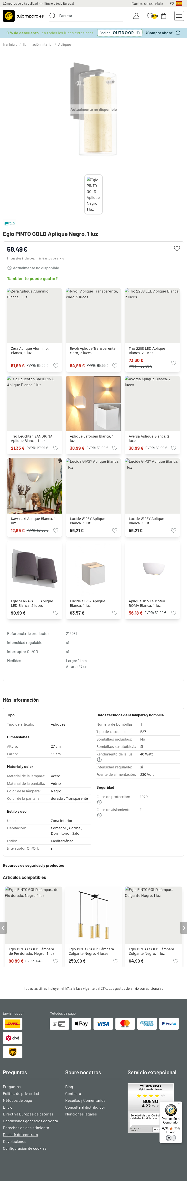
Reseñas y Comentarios (85, 1100)
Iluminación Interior (38, 44)
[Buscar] (52, 16)
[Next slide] (103, 194)
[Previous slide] (84, 194)
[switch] (171, 1138)
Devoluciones (14, 1141)
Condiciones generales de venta (30, 1120)
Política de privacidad (21, 1093)
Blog (69, 1086)
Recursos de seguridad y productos (33, 865)
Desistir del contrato (20, 1134)
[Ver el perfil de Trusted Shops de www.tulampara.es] (156, 1108)
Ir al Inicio (10, 44)
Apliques (65, 44)
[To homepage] (23, 16)
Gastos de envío (53, 258)
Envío (7, 1107)
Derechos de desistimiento (26, 1127)
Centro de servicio (147, 3)
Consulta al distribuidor (85, 1107)
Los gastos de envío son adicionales (136, 988)
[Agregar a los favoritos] (177, 248)
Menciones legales (81, 1114)
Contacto (73, 1093)
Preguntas (12, 1086)
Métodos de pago (17, 1100)
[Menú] (179, 1104)
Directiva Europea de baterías (28, 1114)
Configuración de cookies (25, 1148)
